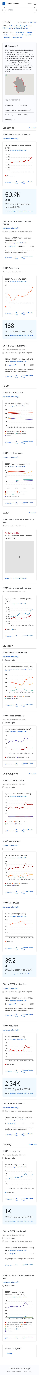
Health (29, 32)
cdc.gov (12, 406)
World (26, 28)
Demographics (27, 35)
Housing (7, 37)
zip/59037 (33, 22)
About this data (22, 150)
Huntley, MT (12, 246)
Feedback (28, 4)
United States (7, 28)
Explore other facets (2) (11, 139)
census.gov (13, 150)
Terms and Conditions (14, 1372)
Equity (6, 35)
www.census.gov (10, 119)
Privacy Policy (27, 1372)
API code (17, 182)
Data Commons (13, 4)
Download (9, 182)
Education (15, 35)
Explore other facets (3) (11, 845)
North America (18, 28)
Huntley (9, 1353)
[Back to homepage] (3, 3)
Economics (20, 32)
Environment (17, 37)
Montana (29, 26)
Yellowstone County (18, 26)
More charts (33, 128)
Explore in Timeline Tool (28, 182)
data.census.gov (22, 669)
